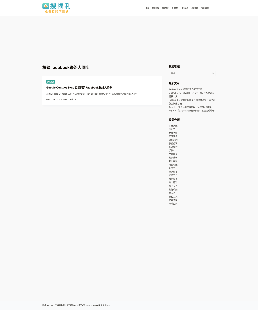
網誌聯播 (165, 8)
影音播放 (194, 8)
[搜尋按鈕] (213, 73)
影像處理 (175, 8)
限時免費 (173, 203)
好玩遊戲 (173, 139)
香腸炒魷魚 (205, 8)
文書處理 (173, 154)
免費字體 (173, 132)
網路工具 (50, 82)
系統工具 (173, 168)
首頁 (147, 8)
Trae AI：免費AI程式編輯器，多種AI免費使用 (190, 107)
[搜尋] (215, 8)
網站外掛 (173, 171)
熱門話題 (173, 161)
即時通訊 (173, 136)
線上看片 (173, 186)
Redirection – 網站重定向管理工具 (185, 89)
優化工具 (185, 8)
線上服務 (173, 182)
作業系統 (173, 125)
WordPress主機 (92, 305)
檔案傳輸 (173, 157)
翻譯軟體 (173, 189)
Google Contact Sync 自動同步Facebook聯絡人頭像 (79, 87)
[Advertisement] (129, 36)
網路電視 (173, 179)
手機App (173, 150)
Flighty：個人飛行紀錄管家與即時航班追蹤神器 (191, 110)
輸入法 (172, 193)
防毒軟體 (173, 200)
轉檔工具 (173, 196)
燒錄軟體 (173, 164)
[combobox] (189, 73)
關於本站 (155, 8)
